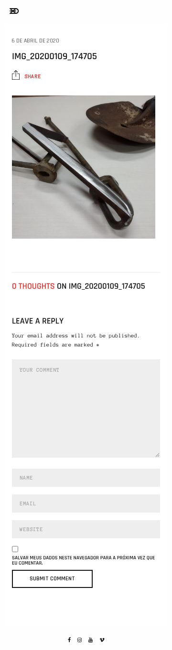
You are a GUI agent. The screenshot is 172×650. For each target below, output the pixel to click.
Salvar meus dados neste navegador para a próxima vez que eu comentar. (83, 561)
